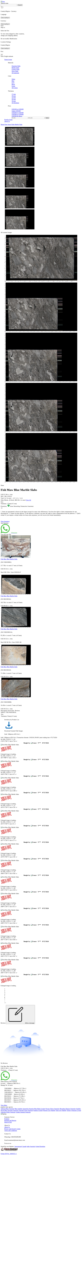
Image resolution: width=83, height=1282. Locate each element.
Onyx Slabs (15, 71)
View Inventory (5, 521)
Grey (13, 82)
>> (5, 1003)
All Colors (15, 88)
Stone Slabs (11, 124)
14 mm (14, 97)
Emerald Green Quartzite (26, 1110)
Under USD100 (16, 111)
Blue (13, 81)
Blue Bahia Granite (39, 1109)
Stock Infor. (11, 710)
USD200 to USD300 (17, 112)
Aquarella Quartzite (28, 1109)
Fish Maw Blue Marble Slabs (9, 559)
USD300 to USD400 (17, 114)
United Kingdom (40, 1146)
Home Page (4, 124)
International (18, 1146)
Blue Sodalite (18, 1109)
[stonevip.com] (3, 1)
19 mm (14, 96)
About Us (7, 121)
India (28, 1146)
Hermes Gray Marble (49, 1110)
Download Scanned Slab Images (13, 731)
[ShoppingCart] (2, 8)
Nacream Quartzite (12, 1110)
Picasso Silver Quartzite (52, 1109)
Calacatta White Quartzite (8, 1112)
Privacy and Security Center (12, 1129)
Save (2, 25)
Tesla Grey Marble (61, 1110)
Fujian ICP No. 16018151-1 (9, 1153)
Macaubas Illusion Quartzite (68, 1109)
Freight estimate (8, 56)
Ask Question (4, 523)
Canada (24, 1146)
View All (28, 500)
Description (4, 710)
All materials (15, 73)
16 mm (14, 101)
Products (6, 1119)
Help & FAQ (8, 1122)
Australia (32, 1146)
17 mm (14, 94)
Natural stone (8, 59)
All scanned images (6, 232)
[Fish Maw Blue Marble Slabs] (16, 557)
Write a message (29, 1023)
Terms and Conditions (10, 1130)
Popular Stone (8, 119)
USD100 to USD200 (17, 109)
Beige (13, 84)
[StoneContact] (9, 1150)
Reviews (17, 710)
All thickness (15, 103)
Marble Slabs (15, 67)
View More (4, 1105)
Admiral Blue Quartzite (7, 1109)
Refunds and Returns (10, 1120)
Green (13, 86)
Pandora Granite (38, 1110)
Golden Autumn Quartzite (23, 1112)
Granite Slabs (15, 69)
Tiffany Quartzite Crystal (74, 1110)
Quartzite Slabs (16, 66)
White (13, 79)
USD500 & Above (17, 116)
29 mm (14, 99)
